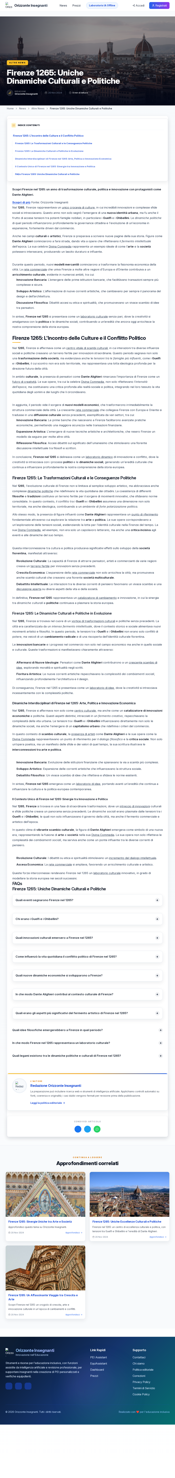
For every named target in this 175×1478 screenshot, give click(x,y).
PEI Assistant (98, 1357)
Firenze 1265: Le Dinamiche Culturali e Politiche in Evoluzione (49, 151)
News (63, 5)
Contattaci (139, 1357)
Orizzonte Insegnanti (26, 93)
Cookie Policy (141, 1394)
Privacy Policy (141, 1382)
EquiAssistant (98, 1363)
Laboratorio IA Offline (102, 5)
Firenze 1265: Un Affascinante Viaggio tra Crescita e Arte (43, 1297)
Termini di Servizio (144, 1388)
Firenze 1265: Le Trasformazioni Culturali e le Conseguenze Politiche (53, 143)
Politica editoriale (143, 1369)
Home (10, 108)
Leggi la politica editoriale (46, 1102)
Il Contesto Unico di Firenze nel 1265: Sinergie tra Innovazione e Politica (55, 166)
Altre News (17, 62)
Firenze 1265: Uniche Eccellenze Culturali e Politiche (126, 1221)
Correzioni (139, 1376)
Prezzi (76, 5)
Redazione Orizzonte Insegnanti (55, 1086)
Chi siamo (139, 1363)
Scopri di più (21, 202)
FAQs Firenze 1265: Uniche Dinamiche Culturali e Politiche (47, 174)
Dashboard (97, 1369)
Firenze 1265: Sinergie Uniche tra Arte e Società (40, 1221)
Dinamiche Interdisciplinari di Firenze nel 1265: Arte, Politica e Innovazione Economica (63, 158)
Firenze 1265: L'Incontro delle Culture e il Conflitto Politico (48, 135)
